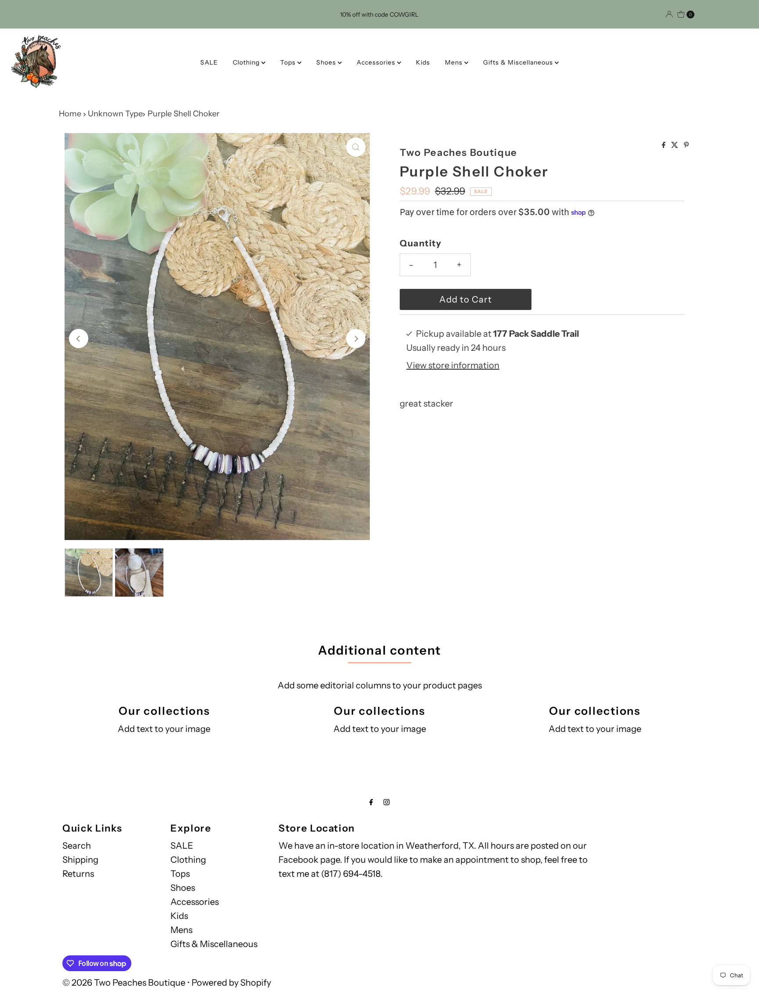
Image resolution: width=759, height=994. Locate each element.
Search (76, 845)
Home (70, 114)
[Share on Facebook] (664, 145)
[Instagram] (386, 802)
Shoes (327, 62)
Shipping (80, 859)
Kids (423, 62)
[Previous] (78, 338)
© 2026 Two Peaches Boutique (123, 982)
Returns (78, 873)
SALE (209, 62)
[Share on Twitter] (675, 145)
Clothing (247, 62)
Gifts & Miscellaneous (519, 62)
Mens (454, 62)
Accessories (377, 62)
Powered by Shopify (231, 982)
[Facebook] (371, 802)
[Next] (355, 338)
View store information (452, 365)
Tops (288, 62)
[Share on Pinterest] (686, 145)
